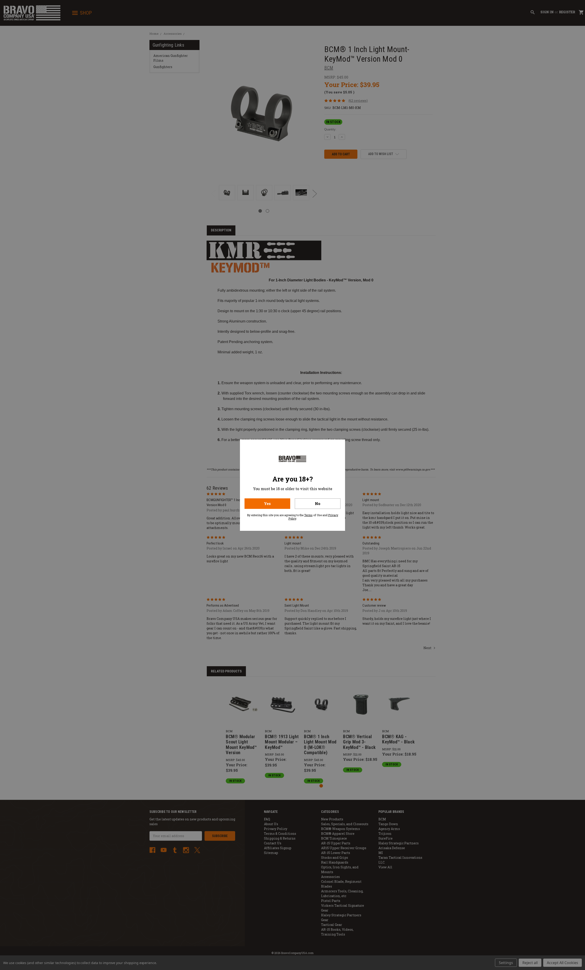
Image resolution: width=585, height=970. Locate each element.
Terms (308, 515)
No (317, 503)
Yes (267, 503)
